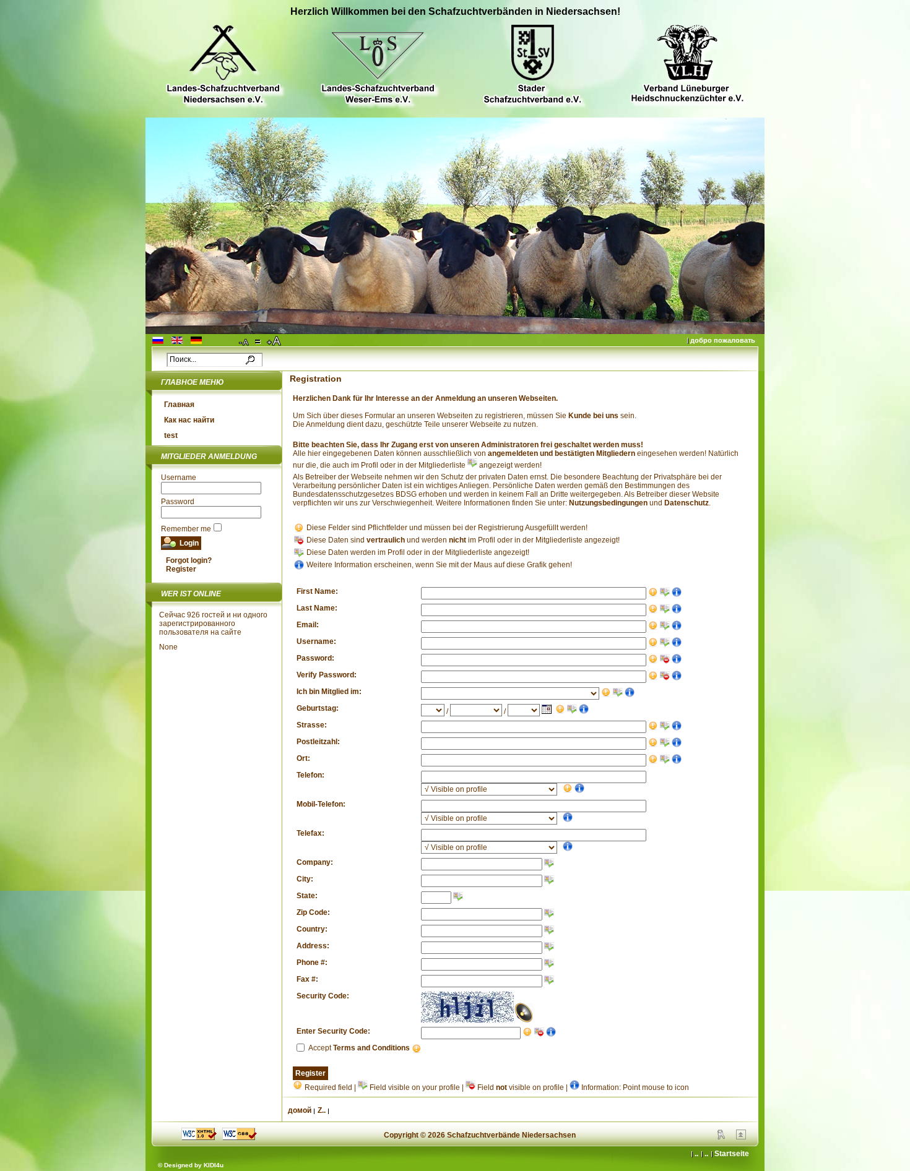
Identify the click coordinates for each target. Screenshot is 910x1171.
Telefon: (310, 775)
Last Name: (317, 608)
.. (706, 1153)
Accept (359, 1048)
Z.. (322, 1110)
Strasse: (312, 725)
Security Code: (323, 996)
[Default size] (259, 341)
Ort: (303, 758)
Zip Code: (313, 912)
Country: (312, 929)
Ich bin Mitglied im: (329, 691)
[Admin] (721, 1137)
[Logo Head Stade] (532, 66)
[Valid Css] (239, 1137)
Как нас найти (189, 420)
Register (181, 569)
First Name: (317, 591)
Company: (315, 862)
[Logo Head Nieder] (222, 66)
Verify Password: (327, 675)
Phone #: (312, 962)
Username (178, 477)
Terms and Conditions (371, 1048)
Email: (308, 624)
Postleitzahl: (318, 741)
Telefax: (310, 833)
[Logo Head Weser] (377, 66)
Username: (316, 641)
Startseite (731, 1153)
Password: (315, 658)
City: (305, 879)
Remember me (186, 529)
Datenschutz (686, 503)
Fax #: (307, 979)
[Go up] (741, 1137)
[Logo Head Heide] (687, 65)
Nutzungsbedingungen (608, 503)
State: (307, 895)
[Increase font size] (275, 341)
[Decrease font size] (244, 341)
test (171, 435)
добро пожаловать (722, 340)
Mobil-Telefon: (321, 804)
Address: (313, 946)
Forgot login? (189, 560)
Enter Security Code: (333, 1031)
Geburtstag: (318, 708)
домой (299, 1110)
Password (177, 501)
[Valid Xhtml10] (199, 1137)
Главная (179, 404)
